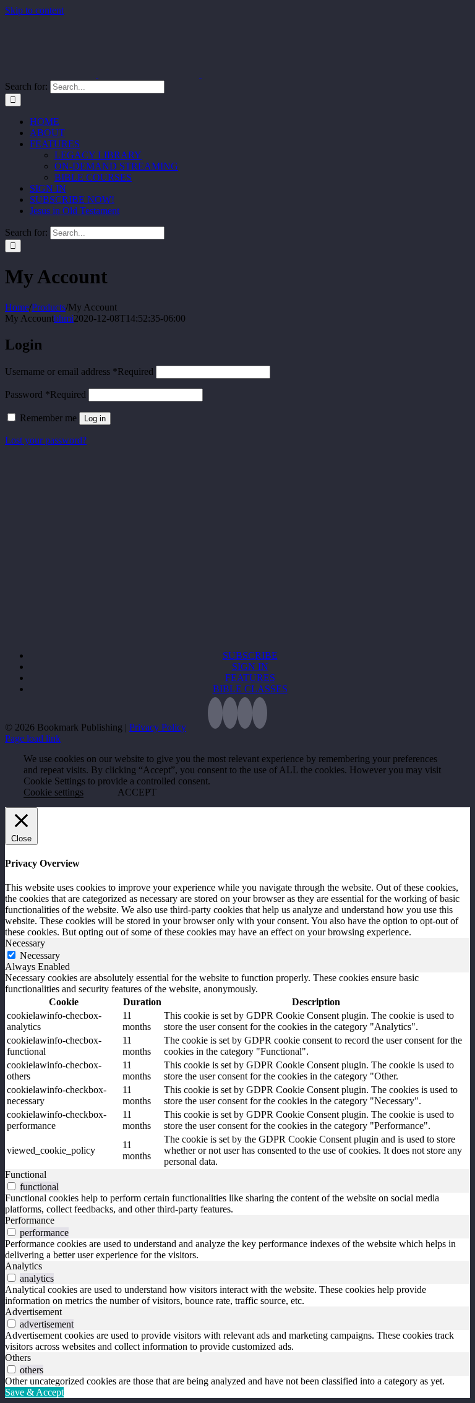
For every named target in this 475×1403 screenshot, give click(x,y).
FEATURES (250, 677)
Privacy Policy (157, 727)
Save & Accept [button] (34, 1392)
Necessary (40, 955)
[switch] (11, 1186)
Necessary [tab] (25, 943)
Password (45, 394)
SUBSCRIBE (250, 655)
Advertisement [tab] (33, 1311)
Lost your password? (46, 440)
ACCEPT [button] (137, 792)
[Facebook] (230, 713)
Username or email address (79, 371)
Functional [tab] (25, 1174)
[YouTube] (245, 713)
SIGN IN (250, 666)
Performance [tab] (29, 1220)
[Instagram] (259, 713)
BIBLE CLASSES (250, 689)
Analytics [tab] (23, 1266)
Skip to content (34, 10)
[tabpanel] (237, 1070)
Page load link (33, 738)
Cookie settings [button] (53, 792)
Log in (95, 418)
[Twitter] (215, 713)
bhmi (64, 318)
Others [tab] (18, 1357)
